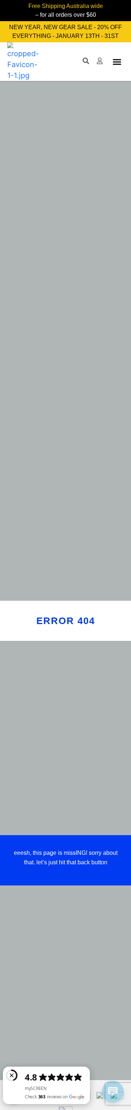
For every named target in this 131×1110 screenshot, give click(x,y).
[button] (117, 62)
